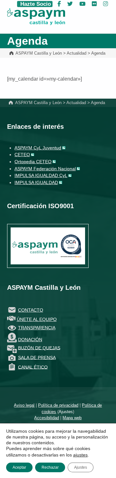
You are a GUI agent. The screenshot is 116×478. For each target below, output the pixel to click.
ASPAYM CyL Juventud (38, 147)
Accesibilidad (46, 417)
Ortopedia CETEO (33, 161)
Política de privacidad (58, 405)
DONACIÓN (30, 339)
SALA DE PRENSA (37, 357)
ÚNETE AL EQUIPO (37, 319)
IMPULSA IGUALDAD (36, 182)
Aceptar (19, 467)
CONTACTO (30, 310)
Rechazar (50, 467)
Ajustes (66, 411)
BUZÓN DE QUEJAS (39, 347)
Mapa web (72, 417)
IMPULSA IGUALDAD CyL (41, 175)
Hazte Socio (35, 4)
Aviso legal (24, 405)
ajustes (80, 454)
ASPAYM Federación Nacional (45, 168)
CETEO (22, 154)
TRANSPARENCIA (36, 327)
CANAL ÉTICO (33, 366)
